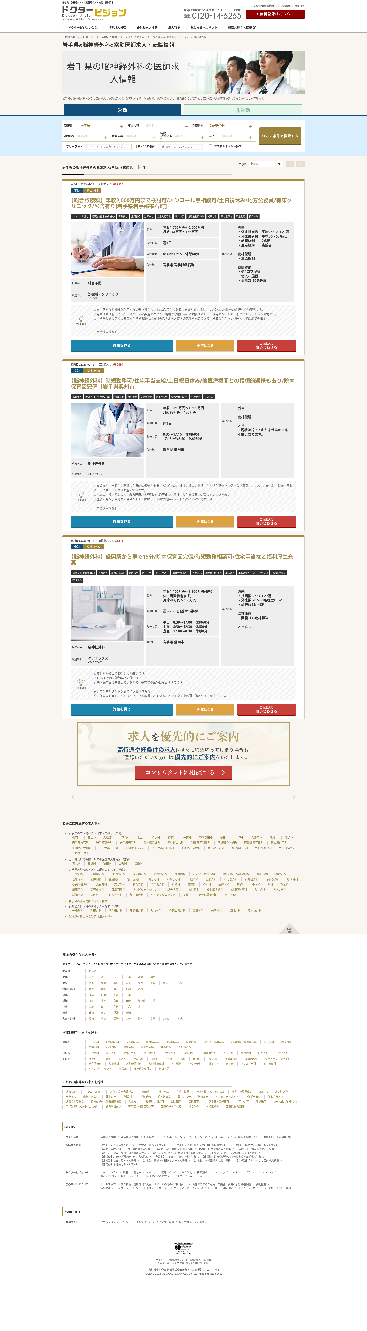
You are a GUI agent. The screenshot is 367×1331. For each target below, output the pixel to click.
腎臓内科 (180, 874)
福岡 (91, 1019)
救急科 (284, 884)
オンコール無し (94, 1092)
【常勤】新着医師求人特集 (115, 1145)
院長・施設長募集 (242, 1092)
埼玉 (128, 983)
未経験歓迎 (281, 1092)
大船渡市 (108, 837)
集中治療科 (137, 895)
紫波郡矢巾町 (175, 842)
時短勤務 (146, 1097)
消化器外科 (231, 879)
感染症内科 (134, 879)
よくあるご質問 (224, 1137)
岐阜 (91, 995)
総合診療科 (174, 889)
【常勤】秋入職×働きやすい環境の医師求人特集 (201, 1145)
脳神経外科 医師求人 (164, 37)
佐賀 (103, 1019)
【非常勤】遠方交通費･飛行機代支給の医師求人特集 (231, 1157)
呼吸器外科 (273, 879)
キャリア (151, 1172)
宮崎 (152, 1019)
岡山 (103, 1007)
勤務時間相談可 (155, 1101)
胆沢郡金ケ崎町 (227, 842)
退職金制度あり (75, 1101)
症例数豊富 (164, 1097)
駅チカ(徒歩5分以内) (285, 1101)
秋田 (103, 977)
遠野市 (172, 837)
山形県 (123, 863)
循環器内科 (160, 874)
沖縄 (180, 1019)
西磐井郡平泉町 (254, 842)
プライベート (253, 1172)
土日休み (164, 1092)
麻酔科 (241, 884)
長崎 (116, 1019)
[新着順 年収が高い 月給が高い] (266, 164)
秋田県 (107, 863)
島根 (116, 1007)
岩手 (116, 977)
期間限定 (176, 1101)
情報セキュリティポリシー (115, 1188)
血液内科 (280, 874)
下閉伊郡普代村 (190, 848)
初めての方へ (174, 1137)
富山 (116, 989)
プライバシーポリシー (250, 1188)
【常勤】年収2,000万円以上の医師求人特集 (125, 1149)
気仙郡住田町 (279, 842)
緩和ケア (77, 895)
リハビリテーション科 (146, 889)
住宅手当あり (275, 1097)
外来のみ (111, 1097)
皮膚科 (191, 884)
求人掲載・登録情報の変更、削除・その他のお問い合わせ (154, 1184)
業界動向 (187, 1172)
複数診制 (128, 1097)
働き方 (137, 1172)
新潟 (103, 989)
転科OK (263, 1092)
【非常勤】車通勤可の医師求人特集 (120, 1164)
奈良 (116, 1001)
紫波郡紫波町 (152, 842)
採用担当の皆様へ (266, 6)
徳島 (103, 1013)
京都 (103, 1001)
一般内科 (77, 874)
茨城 (103, 983)
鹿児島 (166, 1019)
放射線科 (193, 889)
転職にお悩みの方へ (157, 1176)
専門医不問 (195, 1101)
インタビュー (273, 1172)
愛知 (116, 995)
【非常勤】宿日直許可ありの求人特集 (174, 1157)
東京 (140, 983)
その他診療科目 (208, 895)
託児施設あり (113, 1106)
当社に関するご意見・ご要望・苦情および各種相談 (221, 1184)
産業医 (187, 895)
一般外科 (192, 879)
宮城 (140, 977)
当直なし (71, 1097)
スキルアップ (220, 1172)
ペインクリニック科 (163, 895)
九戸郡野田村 (239, 848)
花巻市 (125, 837)
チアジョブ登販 (165, 1222)
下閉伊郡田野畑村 (163, 848)
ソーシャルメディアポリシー (152, 1188)
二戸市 (240, 837)
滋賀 (91, 1001)
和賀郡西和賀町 (200, 842)
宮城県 (92, 863)
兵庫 (155, 1001)
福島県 (138, 863)
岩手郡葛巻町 (104, 842)
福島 (152, 977)
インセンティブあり (226, 1097)
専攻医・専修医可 (219, 1101)
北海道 (92, 971)
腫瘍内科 (114, 879)
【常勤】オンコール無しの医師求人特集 (123, 1153)
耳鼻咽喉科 (118, 889)
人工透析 (259, 889)
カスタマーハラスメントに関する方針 (195, 1188)
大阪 (128, 1001)
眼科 (270, 884)
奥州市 (273, 837)
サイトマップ (108, 1184)
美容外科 (119, 884)
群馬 (116, 983)
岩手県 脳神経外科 (195, 37)
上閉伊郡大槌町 (82, 848)
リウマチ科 (279, 889)
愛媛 (116, 1013)
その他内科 (173, 879)
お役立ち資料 (108, 1176)
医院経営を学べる (171, 1106)
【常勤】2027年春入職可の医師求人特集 (257, 1145)
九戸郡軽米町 (216, 848)
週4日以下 (72, 1092)
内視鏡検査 (212, 1106)
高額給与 (147, 1092)
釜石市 (224, 837)
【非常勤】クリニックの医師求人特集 (257, 1160)
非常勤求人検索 (130, 1137)
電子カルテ (184, 1097)
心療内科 (96, 879)
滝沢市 (289, 837)
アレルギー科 (114, 895)
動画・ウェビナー (131, 1176)
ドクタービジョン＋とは (188, 1176)
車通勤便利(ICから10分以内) (82, 1106)
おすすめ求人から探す (228, 146)
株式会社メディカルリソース (195, 1222)
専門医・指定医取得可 (141, 1106)
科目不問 (230, 895)
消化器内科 (118, 874)
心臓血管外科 (80, 884)
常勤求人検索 (109, 37)
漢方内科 (153, 879)
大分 (128, 1019)
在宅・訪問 (182, 1092)
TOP (102, 1172)
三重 (128, 995)
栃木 (91, 983)
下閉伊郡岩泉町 (135, 848)
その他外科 (158, 884)
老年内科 (77, 879)
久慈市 (156, 837)
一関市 (188, 837)
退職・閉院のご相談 (279, 1188)
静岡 (103, 995)
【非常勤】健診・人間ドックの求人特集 (164, 1160)
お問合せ (299, 6)
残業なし (134, 1101)
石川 (128, 989)
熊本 (140, 1019)
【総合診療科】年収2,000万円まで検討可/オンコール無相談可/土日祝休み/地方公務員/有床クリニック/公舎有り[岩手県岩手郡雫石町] (181, 203)
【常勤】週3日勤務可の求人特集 (174, 1149)
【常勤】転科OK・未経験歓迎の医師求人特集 (177, 1153)
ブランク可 (242, 1101)
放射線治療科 (238, 889)
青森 (91, 977)
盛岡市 (76, 837)
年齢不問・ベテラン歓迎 (210, 1092)
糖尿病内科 (139, 874)
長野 (91, 989)
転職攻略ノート (153, 1137)
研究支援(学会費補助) (122, 1092)
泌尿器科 (77, 889)
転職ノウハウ (169, 1172)
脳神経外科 (252, 879)
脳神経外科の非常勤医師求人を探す (91, 916)
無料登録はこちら (275, 13)
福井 (140, 989)
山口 (140, 1007)
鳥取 (91, 1007)
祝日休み (194, 1106)
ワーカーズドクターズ (138, 1222)
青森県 (76, 863)
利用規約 (227, 1188)
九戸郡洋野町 (287, 848)
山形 (128, 977)
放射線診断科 (215, 889)
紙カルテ (203, 1097)
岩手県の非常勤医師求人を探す (88, 901)
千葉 (152, 983)
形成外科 (292, 879)
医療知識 (202, 1172)
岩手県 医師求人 (135, 37)
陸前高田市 (206, 837)
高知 (128, 1013)
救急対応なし (91, 1097)
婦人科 (207, 884)
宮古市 (92, 837)
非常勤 (243, 110)
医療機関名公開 (235, 1106)
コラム (114, 1172)
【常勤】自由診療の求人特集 (214, 1149)
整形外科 (211, 879)
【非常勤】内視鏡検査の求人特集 (211, 1160)
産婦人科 (223, 884)
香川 (91, 1013)
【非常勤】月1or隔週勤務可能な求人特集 (124, 1157)
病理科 (94, 895)
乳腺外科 (101, 884)
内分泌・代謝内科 (204, 874)
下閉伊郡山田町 (108, 848)
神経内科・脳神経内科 (236, 874)
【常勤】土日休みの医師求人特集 (255, 1149)
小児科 (256, 884)
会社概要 (285, 6)
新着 (125, 1172)
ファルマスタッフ (110, 1222)
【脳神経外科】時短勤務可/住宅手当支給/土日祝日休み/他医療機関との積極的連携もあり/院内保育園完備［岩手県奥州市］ (183, 383)
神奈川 (166, 983)
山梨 (180, 983)
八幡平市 (256, 837)
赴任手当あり (253, 1097)
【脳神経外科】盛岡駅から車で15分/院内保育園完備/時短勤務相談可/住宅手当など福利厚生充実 (182, 559)
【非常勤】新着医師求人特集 (152, 1145)
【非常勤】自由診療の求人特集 (118, 1160)
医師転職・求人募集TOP (79, 37)
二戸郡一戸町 (80, 853)
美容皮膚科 (97, 889)
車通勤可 (261, 1101)
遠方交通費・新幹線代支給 (106, 1101)
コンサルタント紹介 (198, 1137)
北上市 (141, 837)
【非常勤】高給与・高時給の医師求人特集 (232, 1153)
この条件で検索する (282, 136)
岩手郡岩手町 (128, 842)
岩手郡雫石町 (80, 842)
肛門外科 (138, 884)
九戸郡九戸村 (263, 848)
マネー (236, 1172)
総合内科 (262, 874)
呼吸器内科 (97, 874)
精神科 (176, 884)
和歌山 (142, 1001)
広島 (128, 1007)
